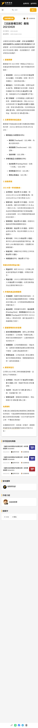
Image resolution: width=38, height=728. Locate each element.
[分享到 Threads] (26, 725)
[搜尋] (13, 10)
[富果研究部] (24, 18)
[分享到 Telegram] (22, 725)
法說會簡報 (15, 428)
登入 (33, 10)
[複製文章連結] (11, 725)
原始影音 (6, 428)
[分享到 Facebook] (19, 725)
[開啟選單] (2, 10)
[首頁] (6, 3)
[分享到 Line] (15, 725)
